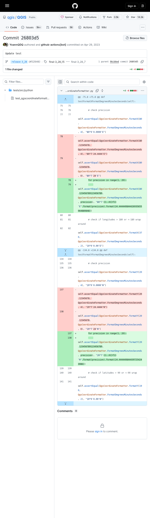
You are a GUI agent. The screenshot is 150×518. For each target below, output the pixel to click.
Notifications (89, 17)
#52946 (34, 61)
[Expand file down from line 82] (65, 250)
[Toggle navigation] (7, 5)
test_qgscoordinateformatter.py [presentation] (34, 98)
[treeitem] (27, 93)
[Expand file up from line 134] (65, 254)
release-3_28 (19, 62)
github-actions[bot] (53, 44)
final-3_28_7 (78, 61)
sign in (98, 431)
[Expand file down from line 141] (65, 403)
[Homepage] (75, 6)
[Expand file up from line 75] (65, 99)
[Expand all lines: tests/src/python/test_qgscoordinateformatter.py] (102, 90)
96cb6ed (114, 61)
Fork (113, 17)
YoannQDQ (16, 44)
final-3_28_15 (57, 61)
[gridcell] (102, 99)
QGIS (21, 17)
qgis (10, 17)
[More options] (142, 91)
